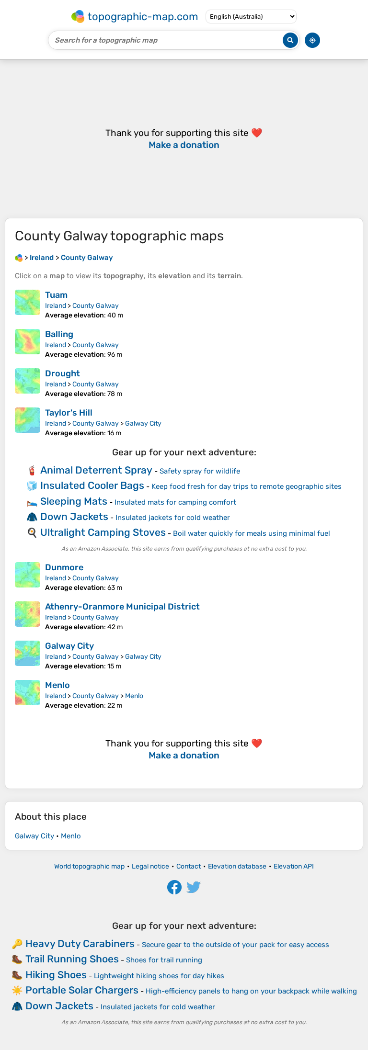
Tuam (56, 295)
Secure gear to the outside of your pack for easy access (235, 944)
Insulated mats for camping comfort (175, 502)
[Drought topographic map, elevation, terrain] (27, 383)
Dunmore (64, 567)
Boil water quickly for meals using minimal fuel (251, 533)
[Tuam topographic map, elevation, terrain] (27, 304)
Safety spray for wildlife (200, 471)
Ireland (55, 306)
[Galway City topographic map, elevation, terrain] (27, 655)
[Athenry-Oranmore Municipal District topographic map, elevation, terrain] (27, 616)
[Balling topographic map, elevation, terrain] (27, 344)
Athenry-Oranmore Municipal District (122, 606)
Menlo (57, 685)
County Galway (95, 306)
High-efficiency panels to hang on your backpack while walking (251, 991)
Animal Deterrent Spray (96, 470)
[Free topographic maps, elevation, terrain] (19, 257)
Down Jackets (74, 516)
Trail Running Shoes (72, 959)
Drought (62, 373)
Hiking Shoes (56, 975)
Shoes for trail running (164, 960)
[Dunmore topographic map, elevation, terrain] (27, 577)
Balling (59, 334)
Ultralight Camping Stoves (103, 532)
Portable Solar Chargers (81, 990)
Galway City (143, 423)
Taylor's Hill (68, 412)
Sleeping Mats (73, 501)
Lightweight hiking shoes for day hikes (159, 975)
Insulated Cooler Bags (92, 485)
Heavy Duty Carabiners (80, 943)
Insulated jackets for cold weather (172, 517)
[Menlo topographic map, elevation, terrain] (27, 695)
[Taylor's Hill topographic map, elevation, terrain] (27, 422)
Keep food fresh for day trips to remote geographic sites (246, 486)
